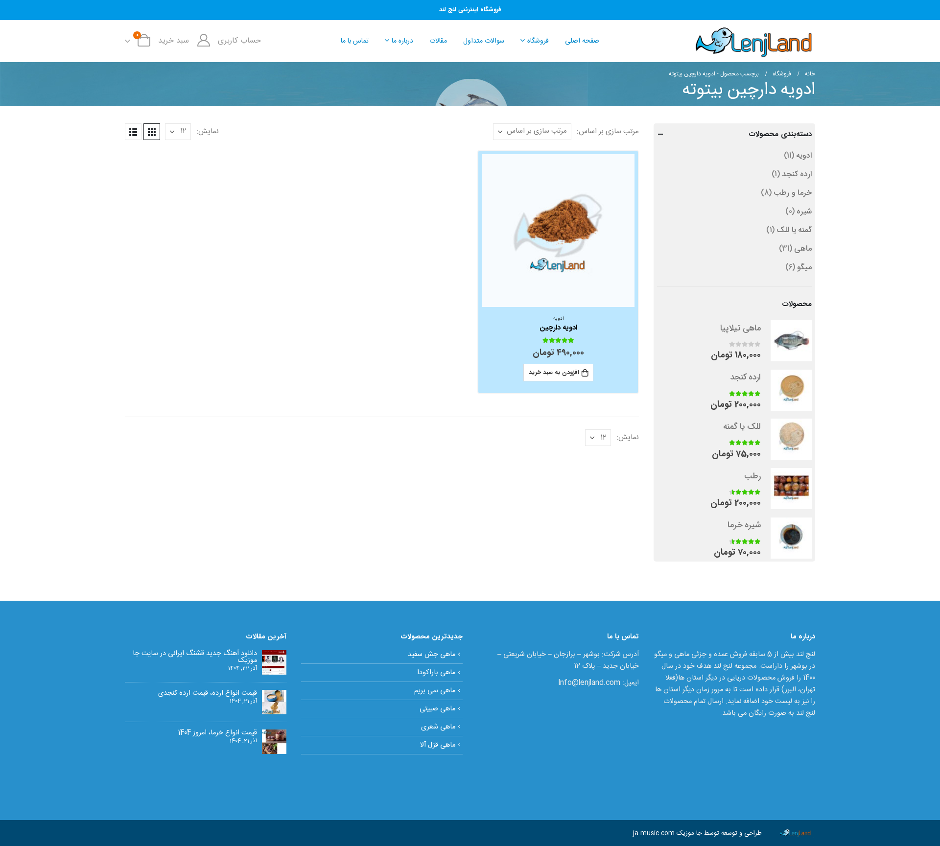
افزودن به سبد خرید (554, 372)
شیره (804, 211)
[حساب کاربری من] (203, 41)
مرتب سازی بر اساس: (608, 132)
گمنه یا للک (794, 230)
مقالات (438, 41)
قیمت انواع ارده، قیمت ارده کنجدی (207, 693)
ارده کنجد (797, 174)
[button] (151, 131)
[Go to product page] (558, 230)
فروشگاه (538, 41)
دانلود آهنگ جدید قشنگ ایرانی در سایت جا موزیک (195, 657)
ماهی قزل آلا (437, 745)
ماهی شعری (438, 727)
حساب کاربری (239, 40)
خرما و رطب (793, 193)
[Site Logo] (754, 41)
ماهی (803, 248)
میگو (804, 267)
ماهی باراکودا (436, 673)
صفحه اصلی (582, 41)
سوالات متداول (483, 41)
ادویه (558, 319)
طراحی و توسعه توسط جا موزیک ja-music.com (697, 833)
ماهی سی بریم (434, 691)
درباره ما (402, 41)
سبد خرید (173, 40)
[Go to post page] (274, 662)
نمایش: (207, 132)
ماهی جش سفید (431, 654)
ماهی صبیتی (437, 709)
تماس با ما (355, 41)
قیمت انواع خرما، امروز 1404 (217, 733)
